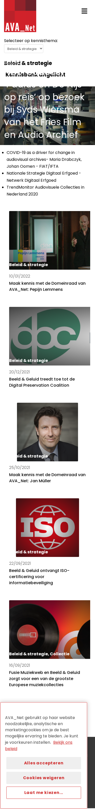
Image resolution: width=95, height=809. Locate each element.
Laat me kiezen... (43, 792)
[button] (84, 11)
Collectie (54, 57)
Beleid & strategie (23, 57)
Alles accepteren (44, 763)
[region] (43, 755)
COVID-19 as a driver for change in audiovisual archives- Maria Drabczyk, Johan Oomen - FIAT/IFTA (44, 159)
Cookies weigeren (44, 778)
